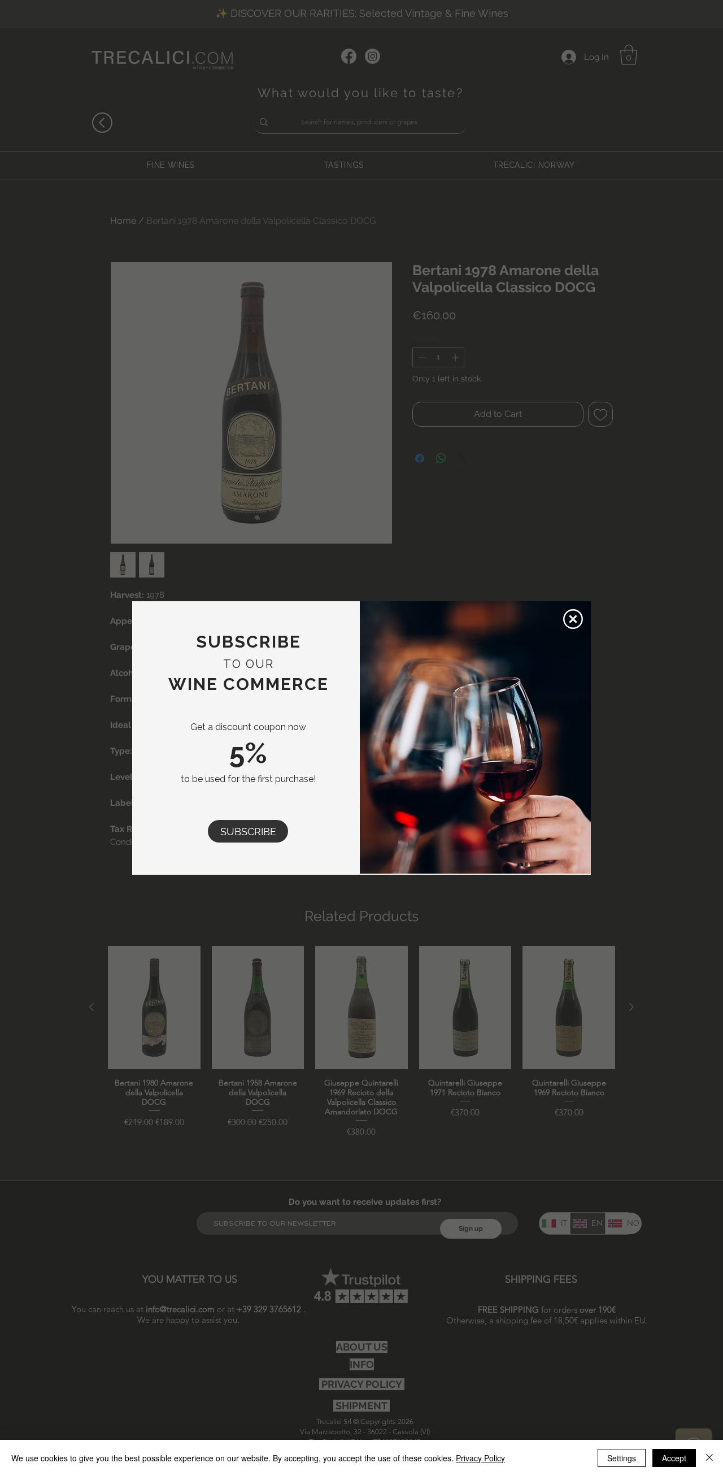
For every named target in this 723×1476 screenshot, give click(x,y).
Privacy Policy (480, 1458)
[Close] (709, 1458)
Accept (674, 1458)
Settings (621, 1458)
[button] (248, 831)
